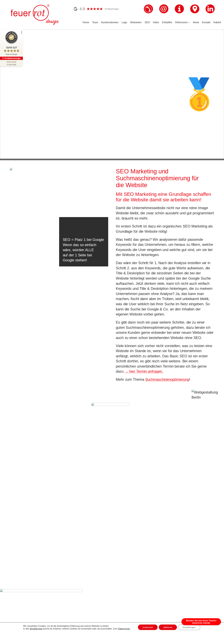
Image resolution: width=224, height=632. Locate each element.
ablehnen (167, 627)
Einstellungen (36, 628)
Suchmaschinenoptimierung (167, 379)
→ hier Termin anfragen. (144, 371)
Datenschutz (124, 628)
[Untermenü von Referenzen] (189, 22)
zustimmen (147, 627)
